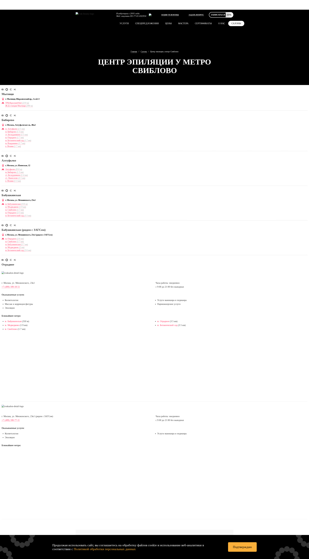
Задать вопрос (196, 15)
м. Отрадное (14, 137)
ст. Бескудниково (16, 134)
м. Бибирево (14, 131)
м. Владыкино (15, 143)
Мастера (183, 23)
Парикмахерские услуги (169, 304)
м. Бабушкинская (16, 204)
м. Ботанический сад (18, 140)
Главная (134, 51)
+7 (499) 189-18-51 (11, 287)
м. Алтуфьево (15, 129)
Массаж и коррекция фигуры (19, 304)
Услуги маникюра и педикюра (172, 300)
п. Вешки (13, 146)
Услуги (124, 23)
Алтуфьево (13, 169)
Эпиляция (9, 308)
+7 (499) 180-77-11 (11, 420)
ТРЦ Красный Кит (17, 103)
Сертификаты (203, 23)
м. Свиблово (14, 210)
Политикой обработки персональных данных (105, 549)
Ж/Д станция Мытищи (19, 106)
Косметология (11, 300)
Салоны (236, 23)
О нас (221, 23)
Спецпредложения (147, 23)
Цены (168, 23)
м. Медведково (15, 207)
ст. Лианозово (15, 178)
